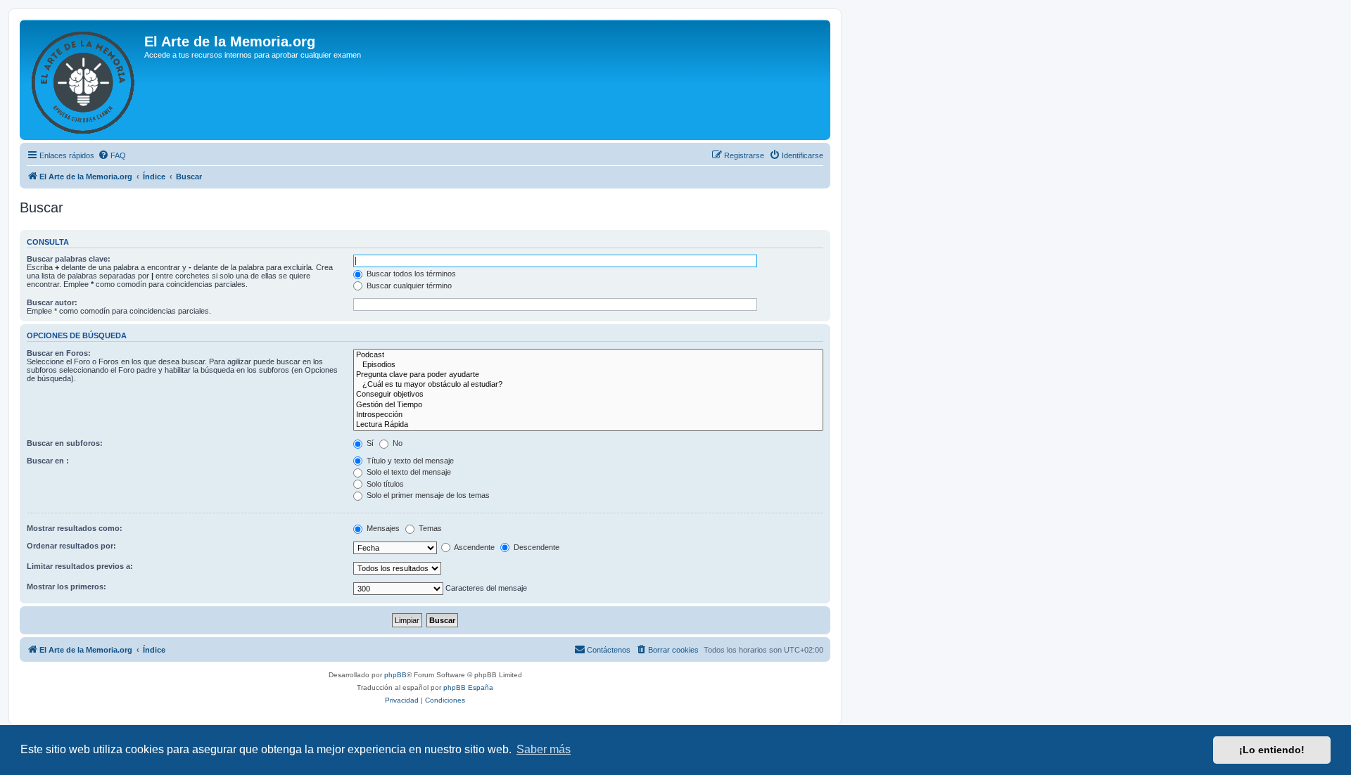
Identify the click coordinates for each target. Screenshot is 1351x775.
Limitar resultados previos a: (80, 566)
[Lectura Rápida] (588, 425)
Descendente (535, 547)
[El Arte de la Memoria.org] (83, 79)
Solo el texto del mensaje (407, 472)
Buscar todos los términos (410, 273)
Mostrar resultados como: (74, 528)
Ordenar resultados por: (71, 546)
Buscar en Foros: (59, 353)
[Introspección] (588, 415)
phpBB (395, 675)
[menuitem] (112, 155)
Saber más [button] (543, 749)
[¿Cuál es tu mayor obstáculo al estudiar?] (588, 385)
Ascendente (473, 547)
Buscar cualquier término (408, 285)
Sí (369, 443)
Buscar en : (48, 460)
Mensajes (382, 528)
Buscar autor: (52, 302)
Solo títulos (384, 484)
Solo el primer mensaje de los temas (427, 495)
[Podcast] (588, 355)
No (396, 443)
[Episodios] (588, 365)
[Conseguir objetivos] (588, 394)
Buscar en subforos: (65, 443)
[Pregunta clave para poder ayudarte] (588, 375)
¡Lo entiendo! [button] (1272, 749)
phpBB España (468, 687)
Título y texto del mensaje (409, 460)
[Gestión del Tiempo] (588, 405)
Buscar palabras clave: (68, 259)
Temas (429, 528)
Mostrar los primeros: (66, 586)
